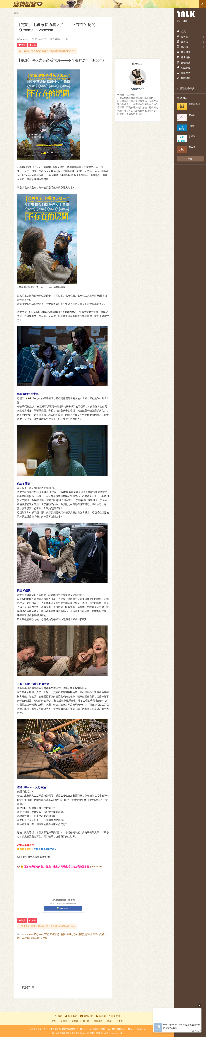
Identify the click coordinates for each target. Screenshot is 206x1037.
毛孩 (62, 934)
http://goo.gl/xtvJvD (45, 849)
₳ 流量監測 (114, 1016)
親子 (38, 938)
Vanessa (23, 39)
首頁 (16, 13)
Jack (23, 934)
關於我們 (72, 1016)
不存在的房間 (41, 934)
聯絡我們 (88, 1016)
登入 (179, 21)
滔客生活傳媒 (187, 88)
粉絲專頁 (185, 67)
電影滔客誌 (194, 104)
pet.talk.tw (95, 866)
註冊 (185, 21)
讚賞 (23, 45)
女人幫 (192, 115)
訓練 (74, 934)
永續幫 (192, 136)
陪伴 (95, 934)
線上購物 (185, 57)
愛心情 (86, 1021)
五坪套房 (54, 934)
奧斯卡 (102, 934)
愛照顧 (64, 1021)
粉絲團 (102, 1016)
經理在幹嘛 (23, 938)
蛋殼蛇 (88, 934)
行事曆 (119, 1021)
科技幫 (192, 125)
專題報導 (98, 1021)
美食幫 (192, 147)
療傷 (44, 938)
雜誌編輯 (185, 78)
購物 (109, 1021)
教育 (80, 934)
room (30, 934)
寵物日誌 (185, 62)
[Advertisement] (40, 962)
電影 (32, 938)
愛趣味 (75, 1021)
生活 (68, 934)
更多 (190, 159)
